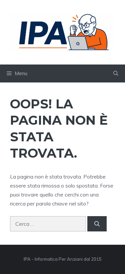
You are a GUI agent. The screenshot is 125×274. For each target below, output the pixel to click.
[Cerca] (97, 223)
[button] (116, 73)
